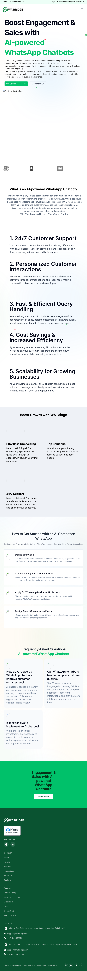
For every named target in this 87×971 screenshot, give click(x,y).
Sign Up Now (43, 796)
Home (6, 857)
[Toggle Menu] (82, 8)
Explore (7, 880)
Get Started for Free (14, 84)
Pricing (7, 862)
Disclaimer (8, 902)
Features (7, 866)
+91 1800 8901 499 (15, 954)
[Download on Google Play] (6, 844)
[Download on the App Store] (12, 844)
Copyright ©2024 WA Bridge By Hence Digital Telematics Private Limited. (31, 965)
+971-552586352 (14, 938)
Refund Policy (10, 915)
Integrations (9, 871)
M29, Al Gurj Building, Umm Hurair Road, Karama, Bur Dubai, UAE (37, 928)
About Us (8, 875)
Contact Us (39, 84)
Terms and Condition (13, 897)
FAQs (6, 906)
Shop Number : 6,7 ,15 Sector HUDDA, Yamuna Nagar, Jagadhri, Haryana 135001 (43, 944)
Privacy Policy (10, 893)
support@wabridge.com (17, 933)
